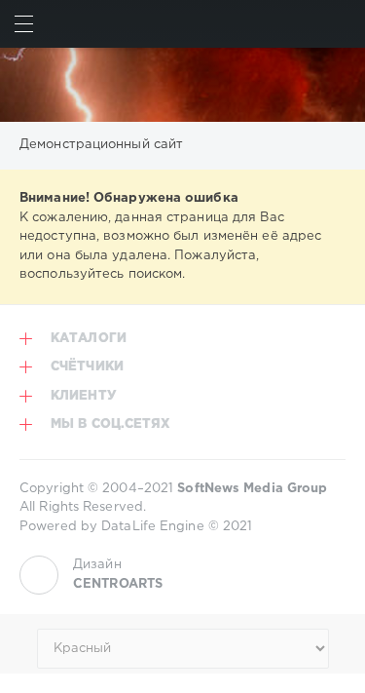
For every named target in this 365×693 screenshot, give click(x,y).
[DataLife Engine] (182, 85)
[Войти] (341, 24)
